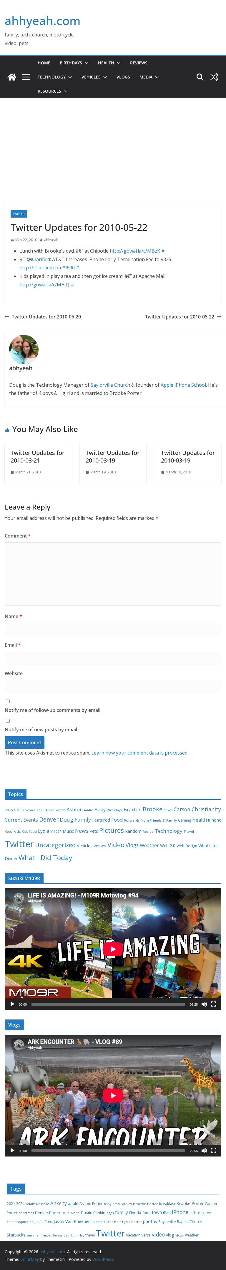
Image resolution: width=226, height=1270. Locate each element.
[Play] (12, 1004)
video (158, 1234)
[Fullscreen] (214, 1004)
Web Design (187, 845)
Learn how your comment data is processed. (139, 753)
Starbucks (16, 1235)
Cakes (168, 810)
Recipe (148, 832)
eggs (110, 1213)
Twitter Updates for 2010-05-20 (46, 316)
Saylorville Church (110, 385)
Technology (52, 77)
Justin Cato (43, 1221)
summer (33, 1235)
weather (192, 1235)
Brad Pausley (122, 1204)
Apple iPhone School (183, 385)
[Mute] (204, 1004)
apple (73, 1203)
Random (133, 831)
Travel (189, 831)
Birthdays (71, 63)
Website (14, 673)
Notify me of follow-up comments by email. (53, 710)
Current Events (21, 820)
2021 (11, 1203)
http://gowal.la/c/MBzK (135, 251)
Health (106, 63)
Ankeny (58, 1203)
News (81, 830)
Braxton (133, 809)
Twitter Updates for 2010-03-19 (112, 456)
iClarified (40, 259)
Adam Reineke (37, 1203)
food (146, 1212)
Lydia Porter (132, 1221)
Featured (101, 820)
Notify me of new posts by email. (41, 729)
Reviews (138, 63)
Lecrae (97, 1222)
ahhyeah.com (43, 20)
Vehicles (91, 77)
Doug (66, 819)
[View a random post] (214, 77)
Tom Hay (77, 1235)
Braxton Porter (145, 1203)
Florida (135, 1212)
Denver (49, 819)
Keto (8, 831)
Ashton (75, 809)
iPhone (214, 820)
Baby (100, 809)
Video (115, 844)
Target (46, 1235)
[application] (113, 949)
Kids (17, 831)
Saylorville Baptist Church (180, 1221)
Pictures (111, 830)
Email (13, 645)
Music (68, 831)
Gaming (184, 820)
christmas (26, 1213)
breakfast (167, 1203)
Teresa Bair (61, 1235)
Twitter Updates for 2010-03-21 (37, 456)
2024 (20, 1203)
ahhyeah (51, 239)
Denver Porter (47, 1212)
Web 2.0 (167, 845)
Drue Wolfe (71, 1213)
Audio (88, 810)
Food (117, 819)
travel (90, 1235)
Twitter (19, 214)
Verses (100, 845)
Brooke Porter (190, 1203)
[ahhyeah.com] (12, 77)
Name (13, 616)
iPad (167, 1212)
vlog (170, 1235)
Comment (18, 536)
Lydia (43, 831)
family (121, 1212)
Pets (93, 831)
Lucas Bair (112, 1221)
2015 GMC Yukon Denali (24, 810)
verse (146, 1235)
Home (44, 63)
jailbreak (197, 1212)
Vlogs (123, 77)
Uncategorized (55, 845)
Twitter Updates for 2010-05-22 (179, 316)
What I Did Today (45, 857)
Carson (182, 809)
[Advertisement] (113, 160)
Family (82, 819)
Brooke (152, 809)
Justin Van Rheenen (72, 1221)
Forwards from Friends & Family (150, 820)
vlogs (179, 1235)
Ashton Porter (91, 1203)
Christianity (206, 809)
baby (107, 1204)
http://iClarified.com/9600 (47, 267)
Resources (49, 91)
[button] (85, 63)
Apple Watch (55, 810)
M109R (56, 831)
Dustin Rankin (93, 1212)
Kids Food (29, 832)
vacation (133, 1235)
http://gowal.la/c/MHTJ (44, 284)
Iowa (157, 1212)
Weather (149, 845)
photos (150, 1221)
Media (145, 77)
